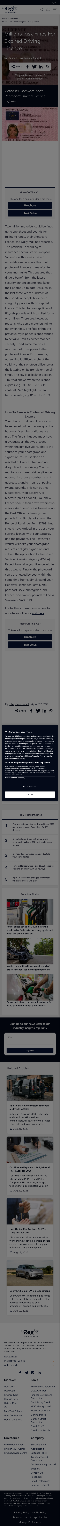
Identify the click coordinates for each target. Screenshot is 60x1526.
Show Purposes (30, 787)
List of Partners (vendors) (15, 778)
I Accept (30, 794)
